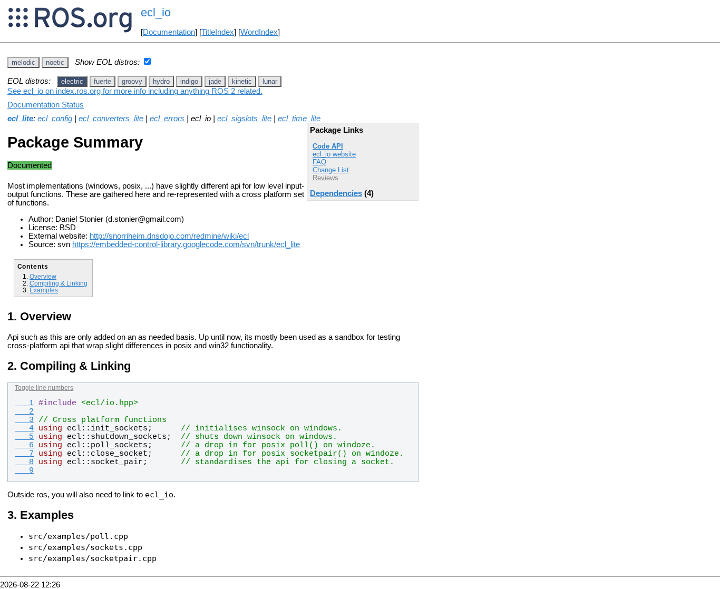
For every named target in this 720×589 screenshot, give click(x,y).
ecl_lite (20, 118)
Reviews (325, 178)
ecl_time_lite (299, 118)
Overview (43, 276)
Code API (328, 146)
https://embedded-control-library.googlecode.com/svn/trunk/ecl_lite (186, 244)
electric (72, 81)
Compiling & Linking (58, 283)
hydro (161, 81)
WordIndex (259, 32)
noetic (55, 62)
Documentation (169, 32)
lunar (269, 81)
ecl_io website (334, 154)
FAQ (319, 162)
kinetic (242, 81)
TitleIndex (217, 32)
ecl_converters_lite (111, 118)
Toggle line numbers (44, 387)
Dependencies (336, 193)
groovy (132, 81)
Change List (331, 170)
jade (215, 81)
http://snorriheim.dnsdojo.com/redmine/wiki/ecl (169, 236)
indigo (189, 81)
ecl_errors (167, 118)
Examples (44, 290)
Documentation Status (45, 105)
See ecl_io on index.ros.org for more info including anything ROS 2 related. (134, 91)
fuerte (102, 81)
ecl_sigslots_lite (244, 118)
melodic (23, 62)
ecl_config (54, 118)
